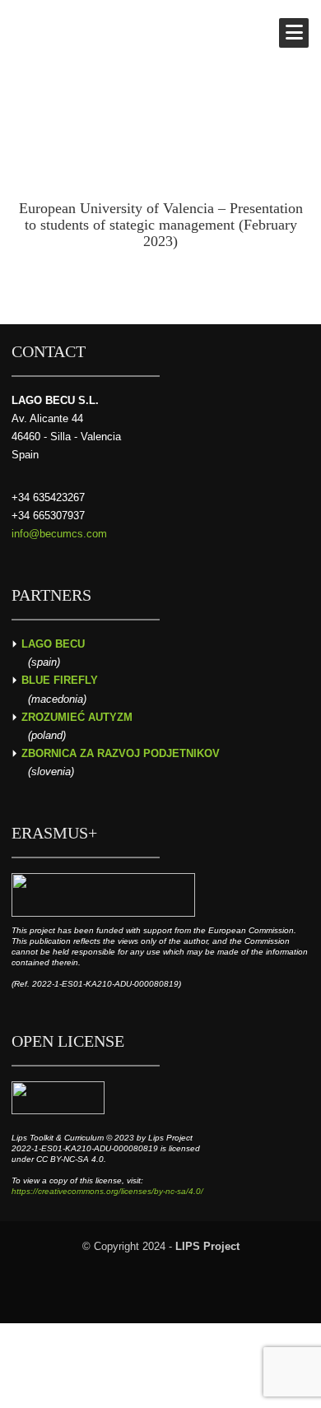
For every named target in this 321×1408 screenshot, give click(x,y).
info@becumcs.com (59, 533)
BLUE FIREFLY (59, 680)
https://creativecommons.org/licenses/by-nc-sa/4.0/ (107, 1191)
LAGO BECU (53, 644)
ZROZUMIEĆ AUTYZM (77, 717)
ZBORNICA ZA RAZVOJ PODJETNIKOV (120, 753)
